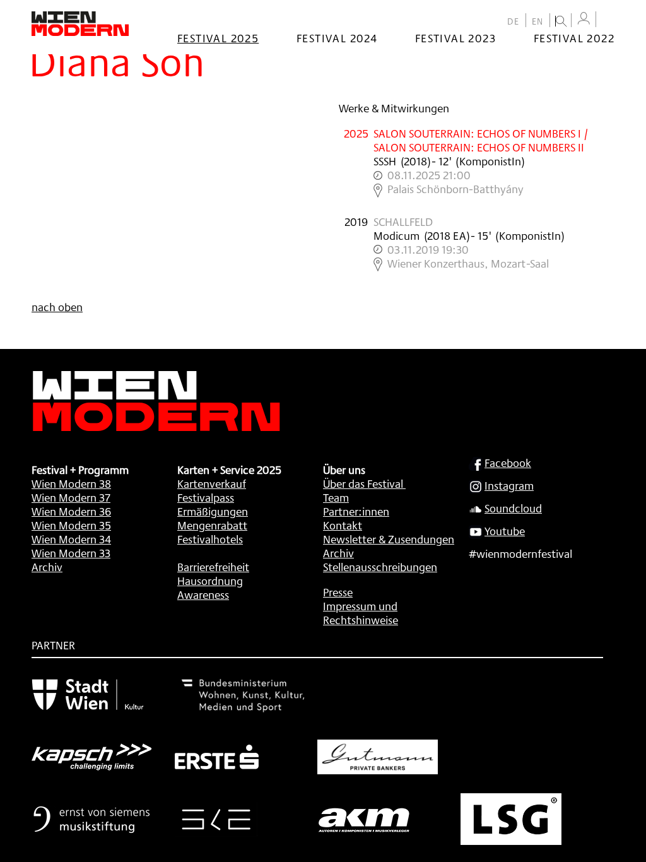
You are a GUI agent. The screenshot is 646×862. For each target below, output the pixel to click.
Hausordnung (210, 580)
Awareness (203, 594)
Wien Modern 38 (71, 483)
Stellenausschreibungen (380, 566)
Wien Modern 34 (71, 539)
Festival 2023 (455, 38)
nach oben (57, 306)
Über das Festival (363, 483)
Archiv (47, 566)
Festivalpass (205, 497)
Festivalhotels (210, 539)
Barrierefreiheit (213, 566)
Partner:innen (356, 511)
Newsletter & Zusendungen (388, 539)
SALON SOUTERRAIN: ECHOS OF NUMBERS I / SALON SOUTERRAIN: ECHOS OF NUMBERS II (481, 140)
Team (336, 497)
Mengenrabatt (212, 525)
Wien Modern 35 (71, 525)
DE (513, 21)
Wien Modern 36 (71, 511)
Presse (338, 592)
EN (538, 21)
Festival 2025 (218, 38)
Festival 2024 (337, 38)
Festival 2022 (574, 38)
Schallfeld (403, 221)
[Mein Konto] (584, 18)
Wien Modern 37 (71, 497)
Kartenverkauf (211, 483)
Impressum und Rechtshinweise (360, 613)
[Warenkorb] (608, 20)
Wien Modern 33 (71, 553)
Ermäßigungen (212, 511)
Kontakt (342, 525)
